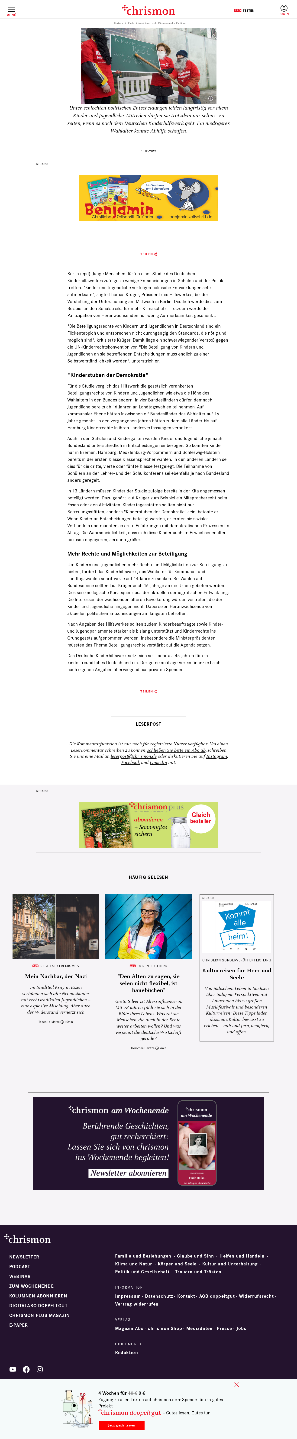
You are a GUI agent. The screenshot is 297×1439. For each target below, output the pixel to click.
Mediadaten (199, 1328)
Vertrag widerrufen (137, 1304)
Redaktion (126, 1352)
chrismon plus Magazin (39, 1315)
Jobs (241, 1328)
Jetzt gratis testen (121, 1425)
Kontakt (186, 1296)
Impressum (128, 1296)
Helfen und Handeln (242, 1256)
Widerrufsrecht (256, 1296)
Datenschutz (159, 1296)
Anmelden (284, 10)
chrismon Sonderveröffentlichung (236, 960)
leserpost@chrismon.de (134, 756)
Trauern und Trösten (198, 1272)
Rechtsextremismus (59, 966)
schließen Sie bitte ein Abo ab (176, 750)
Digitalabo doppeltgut (38, 1306)
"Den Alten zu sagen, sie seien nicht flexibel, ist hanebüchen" (149, 983)
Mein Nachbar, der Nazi (56, 976)
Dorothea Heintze (143, 1048)
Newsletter (24, 1257)
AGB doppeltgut (217, 1296)
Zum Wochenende (31, 1286)
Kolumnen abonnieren (38, 1296)
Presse (224, 1328)
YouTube (12, 1369)
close (236, 1384)
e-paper (18, 1325)
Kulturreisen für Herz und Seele (236, 974)
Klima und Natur (133, 1264)
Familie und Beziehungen (143, 1256)
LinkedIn (158, 763)
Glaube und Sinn (195, 1256)
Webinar (20, 1276)
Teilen (146, 254)
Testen (244, 10)
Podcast (19, 1267)
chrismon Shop (165, 1328)
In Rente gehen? (153, 966)
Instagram (216, 756)
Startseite (118, 23)
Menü (11, 15)
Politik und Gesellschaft (142, 1272)
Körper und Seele (177, 1264)
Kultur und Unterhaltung (230, 1264)
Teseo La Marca (49, 1022)
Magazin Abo (129, 1328)
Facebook (130, 763)
